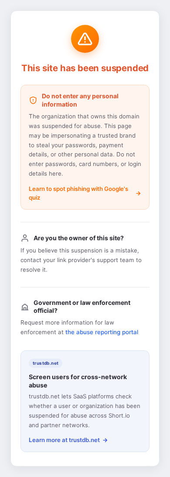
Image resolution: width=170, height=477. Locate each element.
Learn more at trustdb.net (64, 439)
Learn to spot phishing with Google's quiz (78, 193)
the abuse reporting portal (101, 331)
